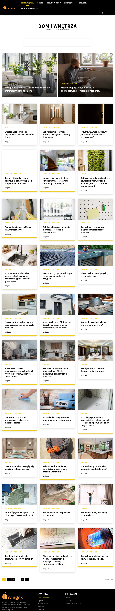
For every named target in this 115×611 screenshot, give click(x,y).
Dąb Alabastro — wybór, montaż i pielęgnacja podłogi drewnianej (56, 129)
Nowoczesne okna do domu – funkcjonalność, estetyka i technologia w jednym (57, 175)
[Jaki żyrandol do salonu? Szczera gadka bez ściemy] (95, 344)
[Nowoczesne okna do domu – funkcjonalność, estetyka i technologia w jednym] (57, 154)
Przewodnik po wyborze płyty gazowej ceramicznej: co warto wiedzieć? (19, 319)
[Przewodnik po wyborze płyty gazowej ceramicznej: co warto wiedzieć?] (19, 298)
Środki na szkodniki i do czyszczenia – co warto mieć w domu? (19, 129)
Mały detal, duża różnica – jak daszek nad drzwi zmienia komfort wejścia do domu (57, 319)
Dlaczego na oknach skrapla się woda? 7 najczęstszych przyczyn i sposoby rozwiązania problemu (57, 554)
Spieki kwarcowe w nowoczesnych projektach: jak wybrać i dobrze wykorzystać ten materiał (19, 366)
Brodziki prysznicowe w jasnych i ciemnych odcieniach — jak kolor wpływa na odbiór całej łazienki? (95, 415)
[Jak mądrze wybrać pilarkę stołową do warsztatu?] (95, 298)
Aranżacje (43, 36)
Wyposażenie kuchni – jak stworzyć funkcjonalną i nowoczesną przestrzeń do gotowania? (18, 271)
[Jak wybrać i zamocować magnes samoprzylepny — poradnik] (95, 203)
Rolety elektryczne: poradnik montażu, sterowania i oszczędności (56, 224)
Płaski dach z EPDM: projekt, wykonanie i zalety (94, 269)
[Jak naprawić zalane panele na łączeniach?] (57, 489)
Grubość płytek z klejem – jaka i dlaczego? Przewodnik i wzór (19, 508)
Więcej (8, 136)
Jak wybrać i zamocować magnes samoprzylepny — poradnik (93, 224)
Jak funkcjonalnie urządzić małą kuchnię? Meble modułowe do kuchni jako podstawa (55, 366)
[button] (102, 7)
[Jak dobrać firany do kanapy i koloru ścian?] (95, 489)
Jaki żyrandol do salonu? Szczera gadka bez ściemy (93, 364)
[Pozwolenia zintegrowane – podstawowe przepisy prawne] (57, 393)
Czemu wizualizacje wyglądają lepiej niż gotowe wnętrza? (19, 462)
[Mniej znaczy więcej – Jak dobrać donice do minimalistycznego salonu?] (29, 69)
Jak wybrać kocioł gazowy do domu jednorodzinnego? (94, 551)
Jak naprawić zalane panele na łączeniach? (57, 508)
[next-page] (27, 574)
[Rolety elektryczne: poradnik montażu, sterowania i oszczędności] (57, 203)
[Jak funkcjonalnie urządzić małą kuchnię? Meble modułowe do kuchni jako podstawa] (57, 344)
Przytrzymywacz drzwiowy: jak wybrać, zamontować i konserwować (94, 129)
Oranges (50, 24)
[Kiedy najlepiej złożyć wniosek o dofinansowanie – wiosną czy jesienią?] (85, 69)
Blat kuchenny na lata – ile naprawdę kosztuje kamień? (94, 462)
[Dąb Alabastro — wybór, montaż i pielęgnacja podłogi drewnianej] (57, 108)
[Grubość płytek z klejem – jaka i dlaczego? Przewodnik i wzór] (19, 489)
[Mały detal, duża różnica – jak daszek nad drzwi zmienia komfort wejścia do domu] (57, 298)
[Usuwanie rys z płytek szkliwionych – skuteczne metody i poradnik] (19, 393)
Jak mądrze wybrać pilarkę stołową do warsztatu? (93, 318)
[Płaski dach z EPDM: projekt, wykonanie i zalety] (95, 249)
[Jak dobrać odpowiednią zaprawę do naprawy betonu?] (19, 532)
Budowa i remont (58, 36)
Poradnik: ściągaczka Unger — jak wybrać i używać (19, 222)
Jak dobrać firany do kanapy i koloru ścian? (94, 508)
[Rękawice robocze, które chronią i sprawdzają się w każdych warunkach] (57, 442)
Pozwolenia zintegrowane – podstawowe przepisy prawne (57, 413)
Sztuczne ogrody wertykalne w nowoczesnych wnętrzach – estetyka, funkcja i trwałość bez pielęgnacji (95, 176)
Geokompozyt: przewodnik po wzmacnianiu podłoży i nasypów (57, 270)
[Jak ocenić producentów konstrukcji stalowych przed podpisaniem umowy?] (19, 154)
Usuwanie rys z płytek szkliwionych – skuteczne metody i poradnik (17, 414)
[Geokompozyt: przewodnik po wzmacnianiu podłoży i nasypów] (57, 249)
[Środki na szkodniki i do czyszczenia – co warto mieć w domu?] (19, 108)
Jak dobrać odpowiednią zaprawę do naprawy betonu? (19, 551)
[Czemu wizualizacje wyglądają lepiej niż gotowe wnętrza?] (19, 442)
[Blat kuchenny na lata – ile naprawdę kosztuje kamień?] (95, 442)
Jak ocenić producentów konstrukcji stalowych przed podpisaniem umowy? (18, 175)
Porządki (72, 36)
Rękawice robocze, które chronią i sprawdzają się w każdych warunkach (55, 463)
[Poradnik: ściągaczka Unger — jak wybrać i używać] (19, 203)
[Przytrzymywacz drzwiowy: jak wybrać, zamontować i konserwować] (95, 108)
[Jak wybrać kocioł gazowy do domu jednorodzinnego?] (95, 532)
